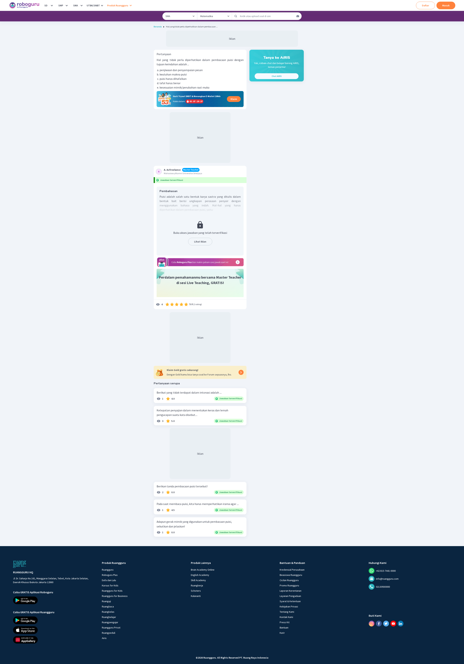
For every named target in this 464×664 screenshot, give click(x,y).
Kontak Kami (286, 617)
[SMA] (81, 5)
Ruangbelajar (109, 617)
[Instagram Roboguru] (371, 623)
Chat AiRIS (277, 76)
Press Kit (284, 622)
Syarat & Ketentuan (290, 601)
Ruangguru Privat (111, 627)
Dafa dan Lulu (109, 580)
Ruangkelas (108, 611)
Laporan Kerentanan (290, 590)
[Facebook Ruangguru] (379, 623)
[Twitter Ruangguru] (386, 623)
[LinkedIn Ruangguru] (400, 623)
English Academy (200, 575)
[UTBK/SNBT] (102, 5)
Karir (282, 632)
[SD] (52, 5)
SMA (75, 5)
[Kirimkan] (236, 16)
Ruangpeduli (108, 632)
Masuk (446, 5)
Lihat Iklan (200, 241)
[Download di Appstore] (54, 630)
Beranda (158, 26)
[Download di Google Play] (54, 600)
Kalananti (196, 596)
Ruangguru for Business (115, 596)
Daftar (425, 5)
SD (45, 5)
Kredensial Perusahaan (292, 569)
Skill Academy (198, 580)
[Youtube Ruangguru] (393, 623)
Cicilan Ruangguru (289, 580)
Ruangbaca (108, 606)
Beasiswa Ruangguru (291, 575)
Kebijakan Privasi (289, 606)
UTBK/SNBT (93, 5)
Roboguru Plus (110, 575)
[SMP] (67, 5)
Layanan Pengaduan (290, 596)
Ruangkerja (197, 585)
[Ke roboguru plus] (200, 262)
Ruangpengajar (110, 622)
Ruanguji (106, 601)
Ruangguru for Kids (112, 590)
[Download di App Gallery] (54, 640)
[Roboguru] (25, 5)
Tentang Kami (287, 611)
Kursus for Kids (110, 585)
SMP (60, 5)
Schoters (196, 590)
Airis (104, 638)
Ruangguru (107, 569)
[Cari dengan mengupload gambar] (298, 16)
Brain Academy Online (202, 569)
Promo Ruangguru (289, 585)
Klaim (234, 99)
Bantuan (284, 627)
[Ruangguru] (19, 564)
